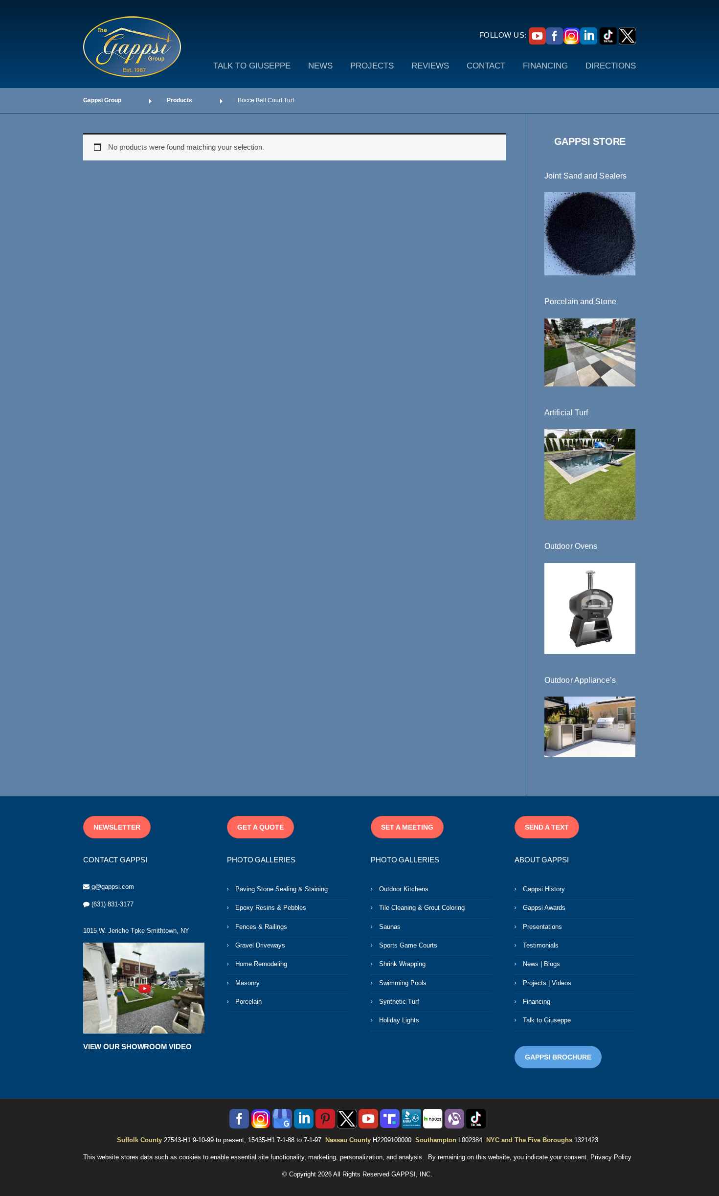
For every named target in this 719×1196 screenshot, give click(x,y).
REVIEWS (430, 65)
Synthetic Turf (399, 1001)
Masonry (247, 983)
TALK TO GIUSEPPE (252, 65)
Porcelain (248, 1001)
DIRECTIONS (610, 65)
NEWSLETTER (116, 827)
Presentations (542, 926)
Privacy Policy (610, 1157)
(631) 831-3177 (112, 904)
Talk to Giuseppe (547, 1020)
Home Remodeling (261, 964)
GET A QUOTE (260, 827)
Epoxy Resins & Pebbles (270, 907)
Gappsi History (544, 889)
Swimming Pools (403, 983)
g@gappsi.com (112, 886)
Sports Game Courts (408, 945)
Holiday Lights (399, 1020)
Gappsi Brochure (558, 1057)
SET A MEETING (407, 827)
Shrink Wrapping (402, 964)
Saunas (390, 926)
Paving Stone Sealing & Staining (281, 889)
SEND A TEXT (547, 827)
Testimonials (541, 945)
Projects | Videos (547, 983)
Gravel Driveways (260, 945)
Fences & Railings (261, 926)
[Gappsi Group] (132, 46)
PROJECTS (372, 65)
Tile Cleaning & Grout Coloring (422, 907)
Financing (536, 1001)
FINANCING (545, 65)
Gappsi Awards (544, 907)
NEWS (320, 65)
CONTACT (486, 65)
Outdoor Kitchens (403, 889)
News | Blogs (541, 964)
